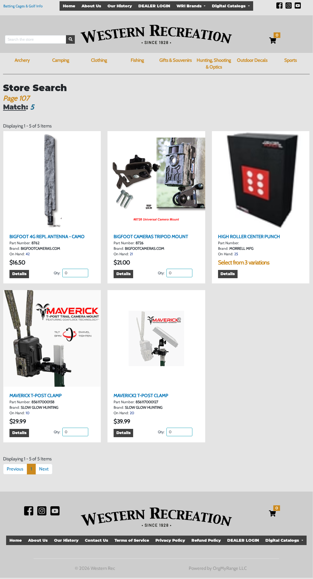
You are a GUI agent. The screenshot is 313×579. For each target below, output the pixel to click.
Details (19, 273)
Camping (60, 60)
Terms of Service (132, 540)
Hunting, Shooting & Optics (214, 63)
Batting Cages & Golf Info (23, 6)
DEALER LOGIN (154, 6)
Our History (119, 6)
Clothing (99, 60)
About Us (91, 6)
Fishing (137, 60)
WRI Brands (190, 6)
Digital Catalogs (229, 6)
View (54, 223)
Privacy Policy (170, 540)
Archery (22, 60)
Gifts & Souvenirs (175, 60)
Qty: (57, 273)
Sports (290, 60)
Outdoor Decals (252, 60)
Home (69, 6)
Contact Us (96, 540)
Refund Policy (206, 540)
